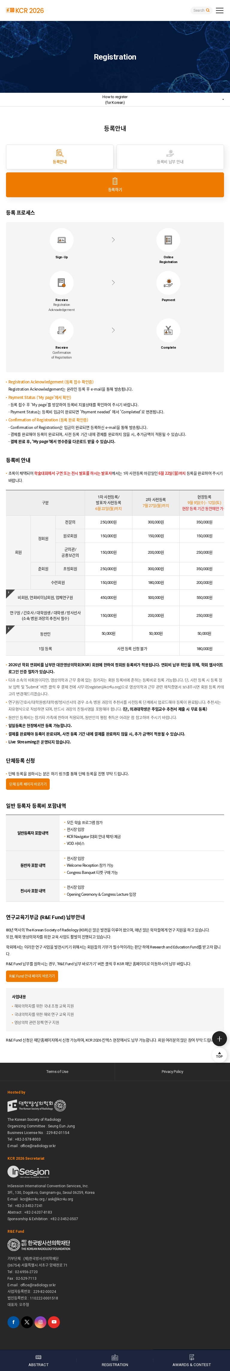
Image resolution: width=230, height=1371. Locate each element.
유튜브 (54, 1322)
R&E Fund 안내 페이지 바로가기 (32, 976)
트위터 (27, 1322)
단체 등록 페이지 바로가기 (27, 784)
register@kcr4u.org (104, 687)
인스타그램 (40, 1322)
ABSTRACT (38, 1364)
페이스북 (13, 1322)
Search (199, 10)
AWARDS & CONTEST (191, 1364)
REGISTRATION (115, 1364)
